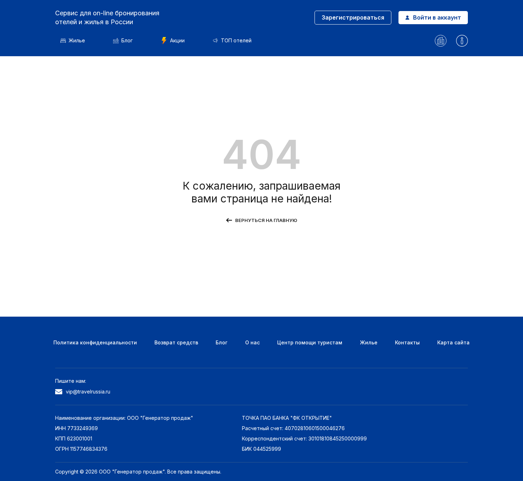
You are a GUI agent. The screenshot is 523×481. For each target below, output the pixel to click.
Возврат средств (176, 342)
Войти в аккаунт (437, 17)
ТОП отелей (236, 40)
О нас (252, 342)
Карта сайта (453, 342)
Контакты (407, 342)
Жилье (77, 40)
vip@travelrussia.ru (88, 391)
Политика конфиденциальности (95, 342)
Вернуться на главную (266, 220)
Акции (177, 40)
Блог (127, 40)
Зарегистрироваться (353, 17)
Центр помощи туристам (309, 342)
